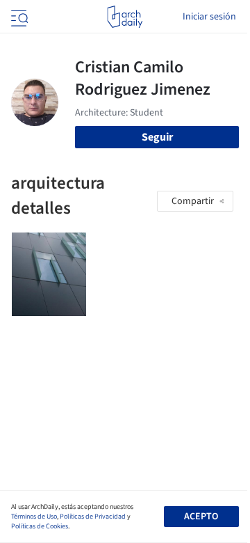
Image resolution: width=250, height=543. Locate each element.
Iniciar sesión (209, 17)
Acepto (201, 517)
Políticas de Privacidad (93, 516)
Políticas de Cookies (39, 526)
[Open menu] (18, 16)
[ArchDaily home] (124, 17)
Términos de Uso (34, 516)
